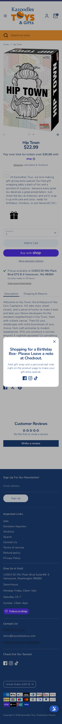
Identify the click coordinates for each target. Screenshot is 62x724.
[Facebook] (25, 378)
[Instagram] (30, 378)
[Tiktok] (36, 378)
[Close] (54, 341)
